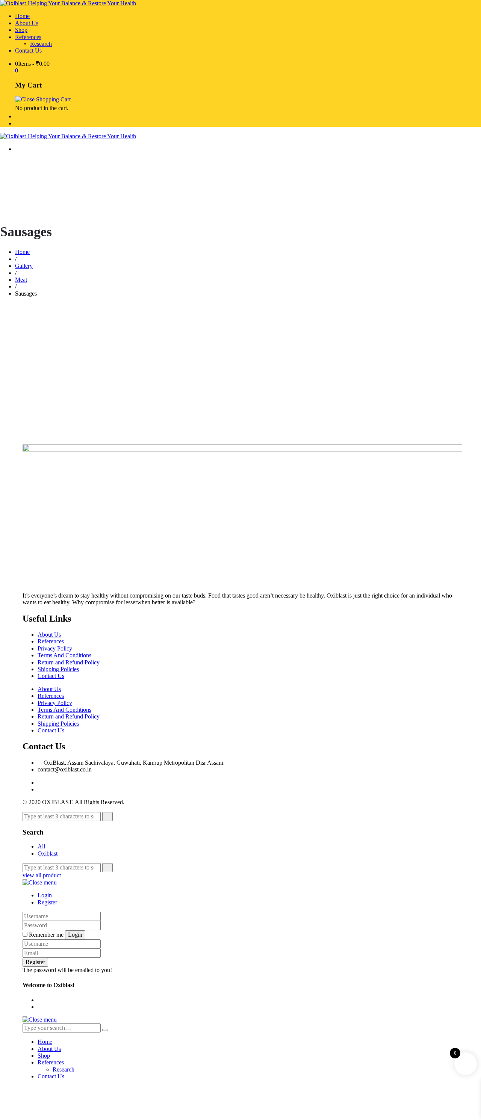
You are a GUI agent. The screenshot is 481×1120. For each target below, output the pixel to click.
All (41, 846)
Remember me (46, 934)
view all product (42, 875)
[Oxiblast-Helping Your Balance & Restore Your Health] (68, 3)
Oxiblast (47, 853)
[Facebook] (40, 782)
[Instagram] (40, 789)
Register (47, 902)
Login (45, 895)
